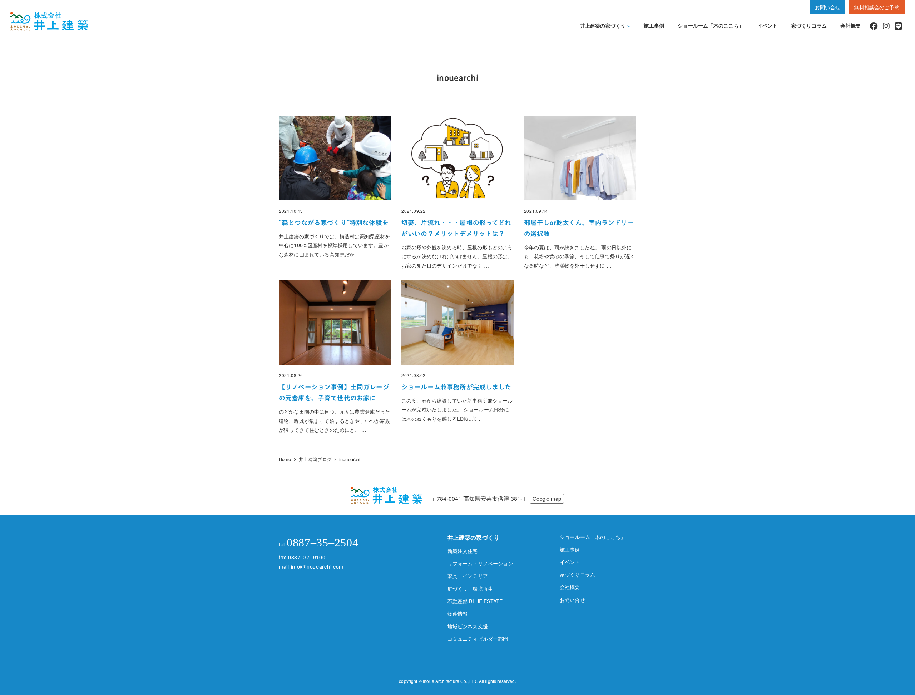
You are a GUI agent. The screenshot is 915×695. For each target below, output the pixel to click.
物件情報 (457, 613)
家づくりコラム (577, 574)
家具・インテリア (467, 575)
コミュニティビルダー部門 (477, 638)
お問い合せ (827, 7)
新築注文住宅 (462, 550)
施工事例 (570, 549)
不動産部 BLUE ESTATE (475, 601)
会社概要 (570, 586)
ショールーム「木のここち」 (592, 536)
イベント (570, 561)
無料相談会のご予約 (876, 7)
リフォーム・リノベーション (480, 563)
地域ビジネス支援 (467, 626)
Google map (547, 498)
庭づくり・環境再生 (470, 588)
